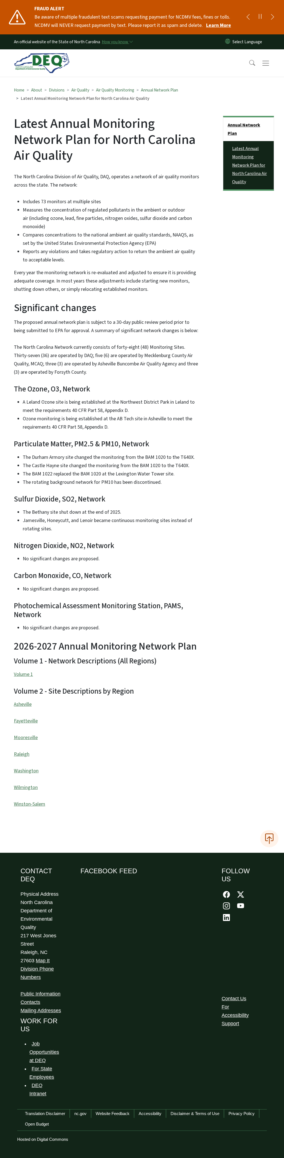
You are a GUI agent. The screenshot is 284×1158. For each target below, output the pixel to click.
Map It (43, 960)
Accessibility (150, 1113)
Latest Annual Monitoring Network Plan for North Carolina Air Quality (249, 165)
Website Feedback (113, 1113)
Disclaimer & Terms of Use (195, 1113)
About (36, 90)
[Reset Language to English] (227, 42)
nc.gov (80, 1113)
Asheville (23, 704)
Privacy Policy (242, 1113)
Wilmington (26, 787)
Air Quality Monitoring (115, 90)
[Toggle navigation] (271, 63)
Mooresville (26, 737)
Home (19, 90)
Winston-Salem (29, 804)
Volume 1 (23, 674)
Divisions (57, 90)
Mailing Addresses (41, 1010)
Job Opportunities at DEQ (44, 1052)
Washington (26, 770)
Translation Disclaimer (45, 1113)
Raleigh (21, 754)
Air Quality (80, 90)
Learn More (218, 25)
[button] (248, 63)
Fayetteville (26, 720)
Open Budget (37, 1124)
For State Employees (41, 1073)
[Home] (42, 57)
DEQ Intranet (37, 1089)
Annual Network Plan (159, 90)
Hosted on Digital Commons (42, 1139)
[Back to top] (269, 838)
